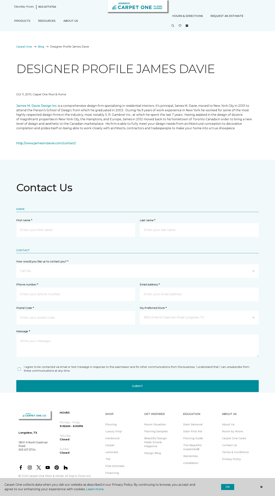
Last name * (147, 220)
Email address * (150, 284)
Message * (23, 331)
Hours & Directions (187, 16)
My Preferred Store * (153, 308)
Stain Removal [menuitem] (193, 424)
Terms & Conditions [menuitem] (235, 452)
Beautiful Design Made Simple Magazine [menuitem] (155, 442)
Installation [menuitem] (190, 463)
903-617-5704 (47, 6)
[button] (172, 26)
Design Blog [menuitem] (152, 453)
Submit (137, 386)
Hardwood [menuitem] (112, 438)
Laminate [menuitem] (111, 452)
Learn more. (95, 489)
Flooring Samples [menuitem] (156, 431)
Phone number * (27, 284)
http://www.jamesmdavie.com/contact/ (46, 143)
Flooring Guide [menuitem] (193, 438)
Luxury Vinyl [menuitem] (113, 431)
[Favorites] (180, 26)
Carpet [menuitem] (109, 445)
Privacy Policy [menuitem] (231, 459)
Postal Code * (25, 308)
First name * (24, 220)
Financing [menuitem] (112, 473)
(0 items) (187, 25)
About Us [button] (70, 20)
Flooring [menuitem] (111, 424)
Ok (228, 487)
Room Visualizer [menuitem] (155, 424)
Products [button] (22, 20)
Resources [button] (47, 20)
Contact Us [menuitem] (229, 445)
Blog (41, 46)
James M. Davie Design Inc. (36, 106)
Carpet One (24, 46)
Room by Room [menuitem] (232, 431)
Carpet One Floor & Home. (46, 476)
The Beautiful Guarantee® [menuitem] (192, 447)
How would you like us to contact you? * (42, 261)
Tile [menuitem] (107, 459)
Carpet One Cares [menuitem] (234, 438)
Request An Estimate (226, 16)
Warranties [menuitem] (190, 456)
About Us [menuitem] (228, 424)
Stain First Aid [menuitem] (192, 431)
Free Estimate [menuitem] (114, 466)
